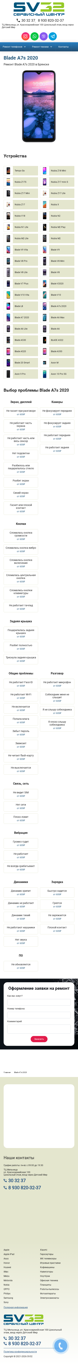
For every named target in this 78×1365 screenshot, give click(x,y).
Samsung (8, 1298)
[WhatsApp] (34, 36)
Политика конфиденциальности (20, 1351)
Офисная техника (49, 1280)
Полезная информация (16, 1307)
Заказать (39, 1039)
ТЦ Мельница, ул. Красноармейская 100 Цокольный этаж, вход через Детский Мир (38, 26)
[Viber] (44, 36)
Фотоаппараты (48, 1293)
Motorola (8, 1280)
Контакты (63, 47)
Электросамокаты (49, 1298)
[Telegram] (53, 36)
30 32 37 (25, 20)
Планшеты (45, 1285)
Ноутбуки (45, 1276)
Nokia (6, 1285)
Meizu (6, 1276)
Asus (6, 1258)
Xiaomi (43, 1250)
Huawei (7, 1267)
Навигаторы (46, 1271)
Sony (6, 1302)
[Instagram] (25, 36)
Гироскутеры (46, 1254)
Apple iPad (9, 1254)
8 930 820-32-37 (51, 20)
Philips (7, 1293)
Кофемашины (47, 1267)
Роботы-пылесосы (49, 1289)
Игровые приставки (50, 1263)
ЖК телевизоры (48, 1258)
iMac (6, 1271)
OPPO (6, 1289)
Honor (7, 1263)
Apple (6, 1250)
